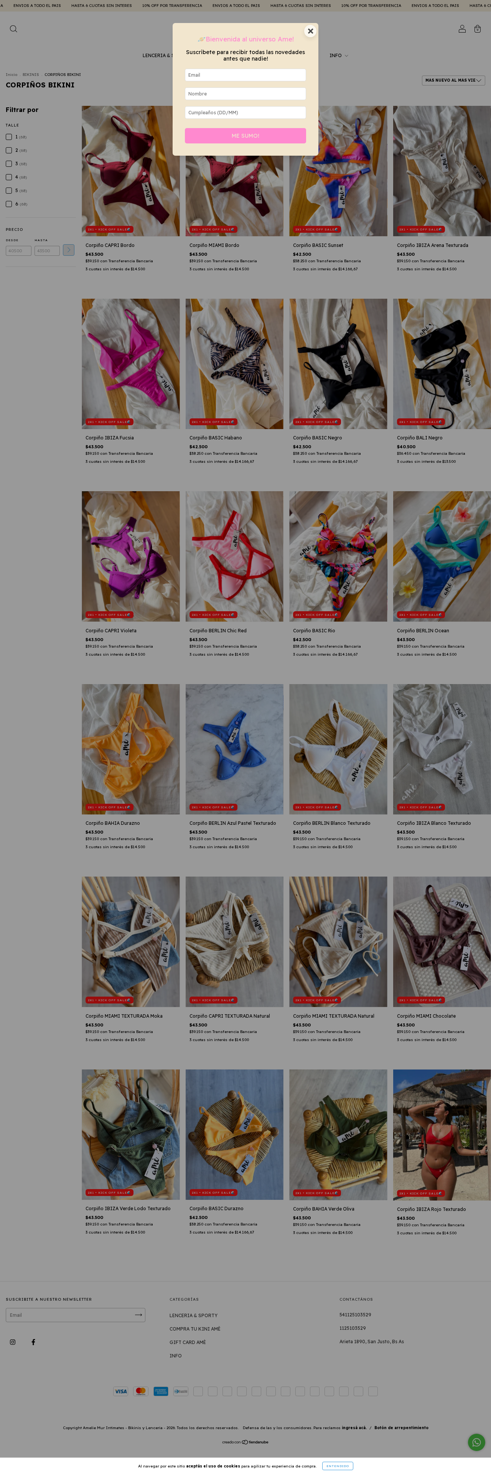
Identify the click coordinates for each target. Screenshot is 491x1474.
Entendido (337, 1466)
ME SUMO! (245, 135)
